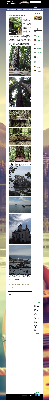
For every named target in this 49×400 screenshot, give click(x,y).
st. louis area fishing (36, 378)
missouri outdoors (36, 371)
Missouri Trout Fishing (36, 348)
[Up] (31, 395)
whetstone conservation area (37, 380)
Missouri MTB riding (36, 343)
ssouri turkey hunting (36, 377)
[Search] (42, 4)
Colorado (37, 336)
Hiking (39, 339)
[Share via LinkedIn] (12, 287)
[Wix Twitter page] (39, 395)
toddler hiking (35, 379)
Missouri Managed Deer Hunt (37, 344)
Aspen (34, 336)
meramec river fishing (36, 368)
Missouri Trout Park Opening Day (38, 349)
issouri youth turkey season (37, 367)
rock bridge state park (36, 374)
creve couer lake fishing (37, 362)
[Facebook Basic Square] (34, 393)
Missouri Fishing (36, 342)
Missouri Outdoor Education (37, 345)
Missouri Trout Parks (36, 350)
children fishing (36, 360)
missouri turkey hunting (37, 373)
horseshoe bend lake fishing (37, 366)
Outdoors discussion (36, 355)
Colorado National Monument (37, 337)
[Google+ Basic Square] (36, 393)
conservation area (36, 361)
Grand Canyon (35, 339)
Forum (34, 338)
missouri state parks (36, 372)
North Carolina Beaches (37, 354)
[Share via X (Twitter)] (10, 287)
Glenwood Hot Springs (39, 338)
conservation (40, 360)
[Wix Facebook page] (36, 395)
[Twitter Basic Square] (35, 393)
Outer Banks (35, 356)
